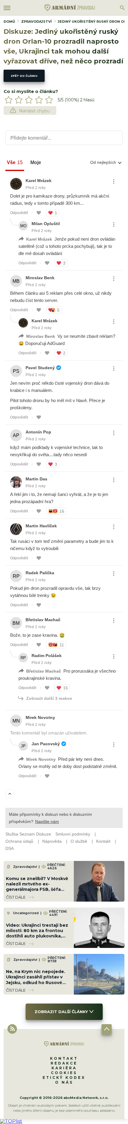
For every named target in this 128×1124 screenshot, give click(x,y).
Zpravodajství (36, 21)
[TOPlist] (11, 1121)
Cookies (64, 1072)
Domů (9, 21)
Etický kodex (64, 1077)
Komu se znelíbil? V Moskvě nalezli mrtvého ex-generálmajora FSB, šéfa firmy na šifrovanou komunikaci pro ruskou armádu (37, 892)
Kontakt (64, 1058)
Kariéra (64, 1068)
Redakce (64, 1063)
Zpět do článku (24, 75)
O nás (64, 1082)
